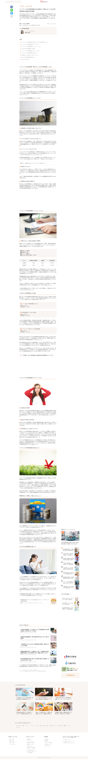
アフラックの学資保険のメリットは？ (30, 44)
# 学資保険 (22, 6)
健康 (41, 725)
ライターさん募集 (48, 742)
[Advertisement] (29, 200)
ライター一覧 (29, 740)
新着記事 (29, 739)
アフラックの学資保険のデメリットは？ (31, 50)
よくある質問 (29, 752)
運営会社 (46, 739)
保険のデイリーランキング (68, 529)
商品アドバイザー (30, 744)
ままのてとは (29, 745)
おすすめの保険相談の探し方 (28, 57)
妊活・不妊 (11, 739)
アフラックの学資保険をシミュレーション (31, 46)
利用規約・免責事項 (31, 747)
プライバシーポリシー (31, 749)
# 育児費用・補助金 (28, 6)
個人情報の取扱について (32, 751)
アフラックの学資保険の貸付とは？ (30, 53)
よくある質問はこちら (66, 739)
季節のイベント (53, 725)
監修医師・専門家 (30, 742)
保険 (20, 725)
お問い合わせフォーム (69, 742)
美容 (44, 725)
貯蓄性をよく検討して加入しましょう (30, 55)
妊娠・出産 (11, 740)
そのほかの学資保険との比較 (28, 48)
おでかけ (18, 727)
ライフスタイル (12, 744)
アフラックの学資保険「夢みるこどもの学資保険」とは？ (35, 42)
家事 (23, 725)
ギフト (26, 725)
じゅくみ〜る (47, 745)
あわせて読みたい (26, 59)
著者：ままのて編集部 (24, 23)
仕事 (17, 725)
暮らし (47, 725)
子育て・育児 (12, 742)
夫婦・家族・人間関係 (62, 725)
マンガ (69, 725)
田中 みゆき (27, 32)
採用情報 (46, 740)
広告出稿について (48, 744)
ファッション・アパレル (34, 725)
